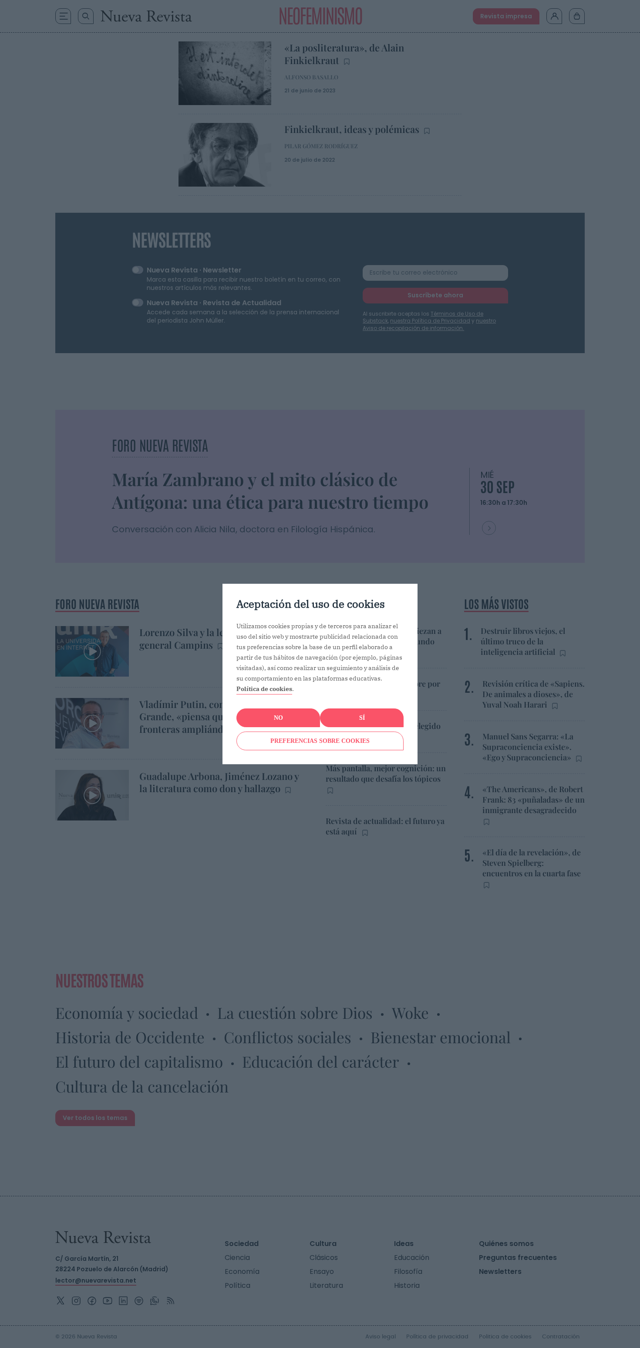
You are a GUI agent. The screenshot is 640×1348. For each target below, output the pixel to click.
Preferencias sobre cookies (320, 741)
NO (278, 718)
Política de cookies (264, 689)
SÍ (362, 718)
